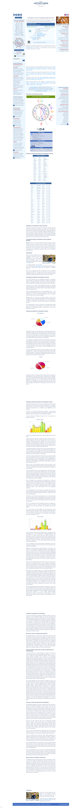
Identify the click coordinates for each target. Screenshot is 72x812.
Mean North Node (41, 143)
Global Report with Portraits (63, 47)
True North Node (34, 143)
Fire (37, 36)
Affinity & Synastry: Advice (17, 154)
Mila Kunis (34, 73)
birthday (51, 89)
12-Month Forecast (64, 42)
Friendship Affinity (16, 81)
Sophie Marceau (39, 67)
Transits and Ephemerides (19, 20)
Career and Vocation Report (63, 30)
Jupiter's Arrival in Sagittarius (18, 137)
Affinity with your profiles (50, 26)
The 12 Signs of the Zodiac (18, 102)
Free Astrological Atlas (17, 71)
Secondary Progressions (17, 92)
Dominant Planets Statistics (63, 108)
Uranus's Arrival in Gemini (17, 130)
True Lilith (33, 144)
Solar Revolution (65, 43)
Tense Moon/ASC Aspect (17, 113)
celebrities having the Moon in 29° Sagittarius (34, 84)
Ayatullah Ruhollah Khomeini (47, 82)
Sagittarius (39, 34)
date (47, 89)
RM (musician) (65, 115)
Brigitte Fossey (39, 83)
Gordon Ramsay (65, 122)
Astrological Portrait (64, 29)
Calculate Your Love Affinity (18, 77)
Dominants (35, 35)
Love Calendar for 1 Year (63, 50)
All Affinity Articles (18, 157)
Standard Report (65, 46)
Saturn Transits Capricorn (17, 140)
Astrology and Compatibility (18, 153)
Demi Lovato (66, 118)
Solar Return (15, 91)
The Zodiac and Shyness (17, 144)
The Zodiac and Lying (17, 145)
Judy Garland (48, 81)
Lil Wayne (51, 77)
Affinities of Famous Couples (18, 156)
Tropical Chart (34, 142)
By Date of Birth (65, 100)
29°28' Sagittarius (40, 33)
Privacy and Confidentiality (35, 804)
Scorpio (44, 34)
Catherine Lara (46, 83)
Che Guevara (50, 67)
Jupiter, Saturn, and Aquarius (18, 134)
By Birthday (63, 101)
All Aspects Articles (18, 116)
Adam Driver (66, 117)
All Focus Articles (64, 124)
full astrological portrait (46, 799)
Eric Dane (39, 82)
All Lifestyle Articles (18, 150)
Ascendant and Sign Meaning (18, 70)
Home (15, 804)
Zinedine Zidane (65, 114)
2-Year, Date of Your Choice (63, 39)
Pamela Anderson (32, 67)
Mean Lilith (38, 144)
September (66, 34)
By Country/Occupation (64, 105)
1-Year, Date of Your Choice (63, 37)
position (41, 89)
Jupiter (38, 35)
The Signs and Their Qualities (18, 147)
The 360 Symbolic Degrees (18, 74)
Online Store (48, 804)
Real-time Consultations (64, 91)
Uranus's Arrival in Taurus (17, 138)
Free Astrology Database (63, 90)
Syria (48, 78)
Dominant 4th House (17, 119)
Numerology (34, 38)
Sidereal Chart (39, 142)
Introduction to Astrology (17, 98)
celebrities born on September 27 (37, 79)
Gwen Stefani (43, 73)
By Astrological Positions (64, 97)
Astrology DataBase (33, 87)
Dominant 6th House (17, 122)
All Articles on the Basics (19, 105)
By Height (63, 102)
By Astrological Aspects (64, 95)
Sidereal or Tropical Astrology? (18, 100)
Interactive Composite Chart (18, 85)
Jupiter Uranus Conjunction (18, 133)
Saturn (41, 35)
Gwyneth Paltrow (46, 77)
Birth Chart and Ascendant (18, 68)
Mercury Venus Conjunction (18, 110)
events (36, 88)
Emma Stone (44, 67)
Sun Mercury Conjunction (17, 112)
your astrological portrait (39, 266)
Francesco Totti (52, 78)
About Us (22, 804)
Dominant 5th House (17, 121)
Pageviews (35, 39)
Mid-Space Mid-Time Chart (18, 87)
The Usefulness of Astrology (18, 99)
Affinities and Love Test (17, 80)
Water (40, 36)
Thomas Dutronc (33, 82)
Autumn (67, 36)
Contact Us (18, 804)
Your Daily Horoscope (17, 65)
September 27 (42, 28)
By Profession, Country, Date (63, 98)
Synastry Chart (16, 84)
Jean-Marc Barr (33, 83)
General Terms (27, 804)
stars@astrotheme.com (30, 47)
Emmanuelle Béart (38, 74)
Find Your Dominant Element (18, 73)
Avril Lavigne (40, 77)
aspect (38, 89)
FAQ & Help (43, 804)
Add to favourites (31, 26)
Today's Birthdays (65, 107)
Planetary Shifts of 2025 (17, 131)
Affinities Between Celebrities (18, 78)
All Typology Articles (18, 125)
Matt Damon (32, 74)
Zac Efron (39, 73)
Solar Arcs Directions (17, 94)
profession (35, 89)
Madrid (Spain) (34, 78)
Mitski (30, 78)
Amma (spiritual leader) (42, 78)
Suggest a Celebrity (64, 92)
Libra (42, 34)
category (44, 89)
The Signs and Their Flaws (18, 148)
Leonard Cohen (65, 121)
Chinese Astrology (33, 37)
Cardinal (43, 36)
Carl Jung (30, 73)
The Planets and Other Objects (18, 103)
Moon (44, 35)
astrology (29, 262)
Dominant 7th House (17, 124)
